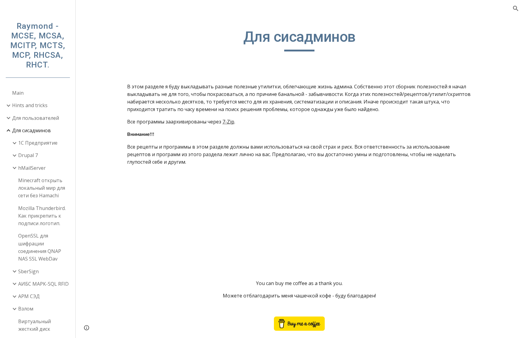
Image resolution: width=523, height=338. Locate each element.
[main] (299, 39)
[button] (515, 8)
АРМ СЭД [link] (29, 296)
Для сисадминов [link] (31, 130)
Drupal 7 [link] (28, 155)
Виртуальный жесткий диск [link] (34, 325)
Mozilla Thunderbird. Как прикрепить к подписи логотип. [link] (42, 216)
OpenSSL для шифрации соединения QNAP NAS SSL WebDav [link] (39, 247)
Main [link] (18, 93)
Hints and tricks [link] (30, 105)
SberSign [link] (28, 271)
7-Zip (228, 121)
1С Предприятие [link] (38, 142)
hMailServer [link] (32, 168)
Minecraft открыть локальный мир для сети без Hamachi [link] (41, 188)
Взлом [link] (25, 308)
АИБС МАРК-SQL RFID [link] (43, 284)
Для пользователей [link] (35, 118)
